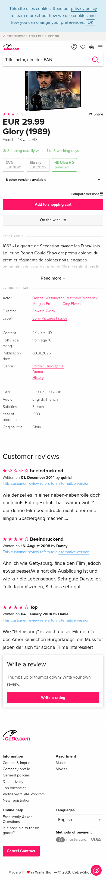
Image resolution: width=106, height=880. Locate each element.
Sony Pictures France (49, 318)
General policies (16, 775)
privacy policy (84, 8)
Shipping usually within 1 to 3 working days (43, 150)
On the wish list (53, 220)
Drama (37, 372)
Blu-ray (38, 165)
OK (90, 22)
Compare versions (85, 194)
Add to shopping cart (53, 204)
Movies (62, 769)
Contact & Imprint (17, 763)
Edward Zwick (43, 311)
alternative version (73, 483)
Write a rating (53, 697)
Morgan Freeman (46, 304)
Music (61, 763)
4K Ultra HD (64, 165)
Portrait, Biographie (48, 366)
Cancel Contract (21, 851)
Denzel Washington (48, 298)
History (38, 378)
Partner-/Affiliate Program (24, 794)
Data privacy (13, 781)
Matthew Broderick (82, 298)
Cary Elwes (71, 304)
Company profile (16, 769)
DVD (13, 165)
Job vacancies (15, 788)
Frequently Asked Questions (18, 819)
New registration (16, 800)
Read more (52, 278)
